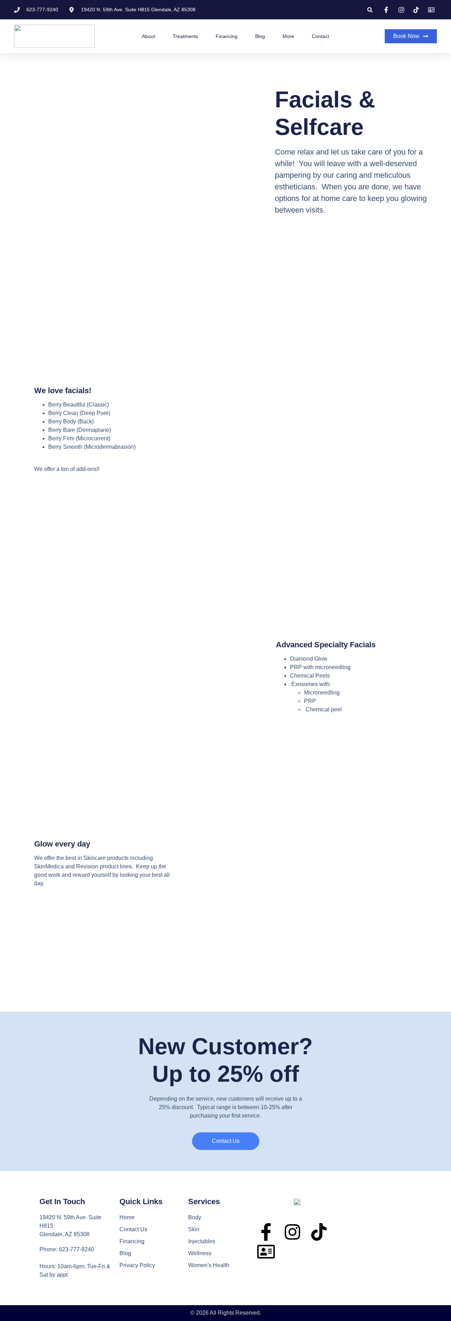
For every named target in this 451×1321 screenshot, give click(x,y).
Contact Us (133, 1229)
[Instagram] (292, 1232)
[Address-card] (266, 1251)
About (148, 36)
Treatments (185, 36)
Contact (320, 36)
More (288, 36)
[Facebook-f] (266, 1232)
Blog (260, 36)
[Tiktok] (319, 1232)
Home (127, 1217)
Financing (226, 36)
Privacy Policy (137, 1265)
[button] (369, 9)
